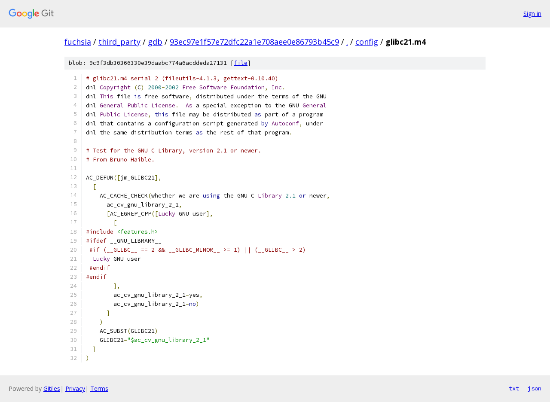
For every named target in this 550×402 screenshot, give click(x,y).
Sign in (532, 13)
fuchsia (77, 42)
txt (514, 388)
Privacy (75, 388)
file (241, 63)
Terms (99, 388)
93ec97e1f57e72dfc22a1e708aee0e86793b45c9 (254, 42)
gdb (155, 42)
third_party (119, 42)
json (534, 388)
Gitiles (51, 388)
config (366, 42)
